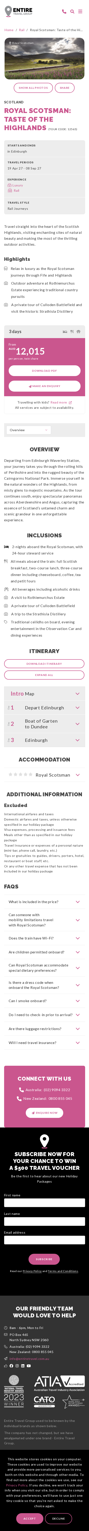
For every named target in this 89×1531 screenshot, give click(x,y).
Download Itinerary (44, 663)
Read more (59, 402)
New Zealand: (47, 1098)
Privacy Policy (16, 1485)
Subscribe (44, 1259)
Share (65, 87)
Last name (12, 1213)
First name (12, 1195)
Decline (58, 1518)
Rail (22, 30)
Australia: (48, 1089)
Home (9, 30)
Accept (30, 1518)
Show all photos (33, 87)
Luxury (18, 185)
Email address (15, 1232)
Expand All (44, 675)
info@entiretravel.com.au (29, 1359)
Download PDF (44, 370)
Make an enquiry (46, 386)
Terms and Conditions (63, 1271)
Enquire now (47, 1112)
